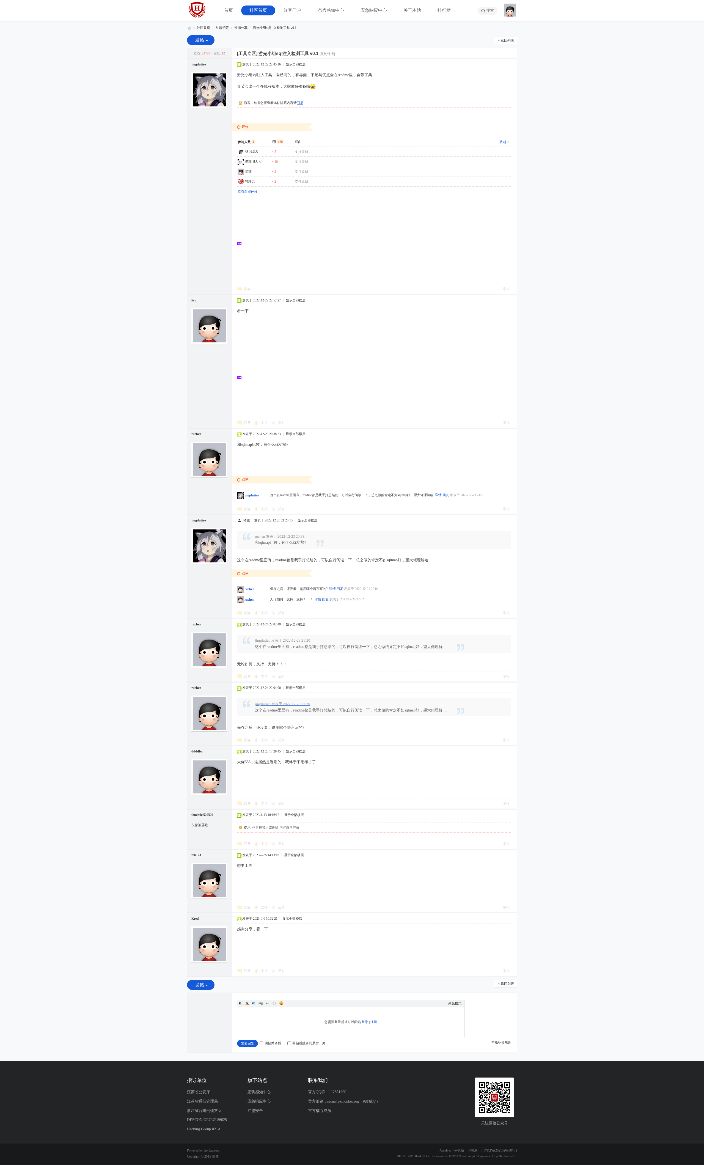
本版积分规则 (501, 1042)
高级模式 (454, 1003)
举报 (506, 289)
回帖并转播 (273, 1043)
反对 (281, 423)
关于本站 (412, 10)
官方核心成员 (319, 1111)
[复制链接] (327, 54)
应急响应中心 (374, 10)
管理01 (250, 181)
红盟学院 (222, 28)
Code (274, 1003)
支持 (264, 423)
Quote (267, 1003)
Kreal (195, 919)
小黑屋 (472, 1150)
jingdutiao (198, 64)
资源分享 (241, 28)
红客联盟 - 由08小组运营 (189, 28)
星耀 (248, 172)
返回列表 (507, 40)
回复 (300, 103)
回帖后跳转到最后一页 (308, 1043)
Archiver (445, 1150)
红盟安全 (255, 1111)
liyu (194, 300)
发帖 (199, 40)
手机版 (459, 1150)
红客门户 (292, 10)
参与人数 (246, 142)
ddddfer (197, 751)
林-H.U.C (251, 151)
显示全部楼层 (296, 64)
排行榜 (444, 10)
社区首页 (258, 10)
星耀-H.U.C (253, 161)
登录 (365, 1022)
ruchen (196, 434)
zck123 (196, 855)
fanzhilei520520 (202, 815)
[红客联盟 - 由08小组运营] (197, 10)
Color (247, 1003)
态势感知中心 (331, 10)
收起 (503, 142)
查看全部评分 (247, 191)
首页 (228, 10)
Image (254, 1003)
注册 (373, 1022)
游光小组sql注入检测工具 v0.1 (274, 28)
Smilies (281, 1003)
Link (260, 1003)
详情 (438, 495)
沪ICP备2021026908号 (499, 1150)
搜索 (490, 11)
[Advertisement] (377, 243)
